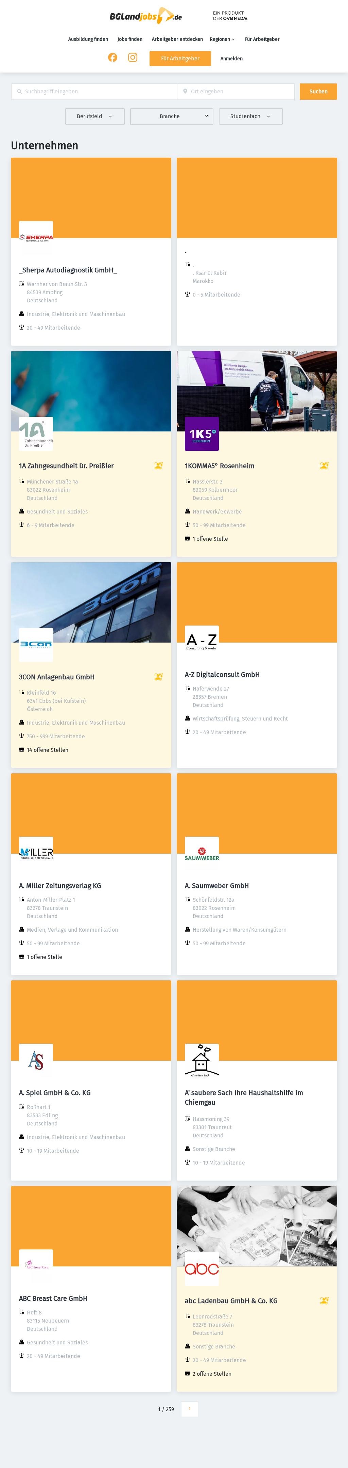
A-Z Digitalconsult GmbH (222, 674)
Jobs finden (130, 39)
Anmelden (232, 59)
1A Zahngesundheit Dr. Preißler (66, 466)
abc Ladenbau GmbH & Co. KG (231, 1301)
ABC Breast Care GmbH (53, 1298)
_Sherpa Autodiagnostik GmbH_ (68, 270)
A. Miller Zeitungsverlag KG (60, 886)
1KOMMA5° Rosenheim (220, 466)
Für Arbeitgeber (262, 39)
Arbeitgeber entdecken (177, 39)
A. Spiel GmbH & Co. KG (55, 1093)
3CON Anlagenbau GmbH (57, 677)
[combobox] (94, 91)
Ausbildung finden (88, 39)
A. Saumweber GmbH (217, 886)
